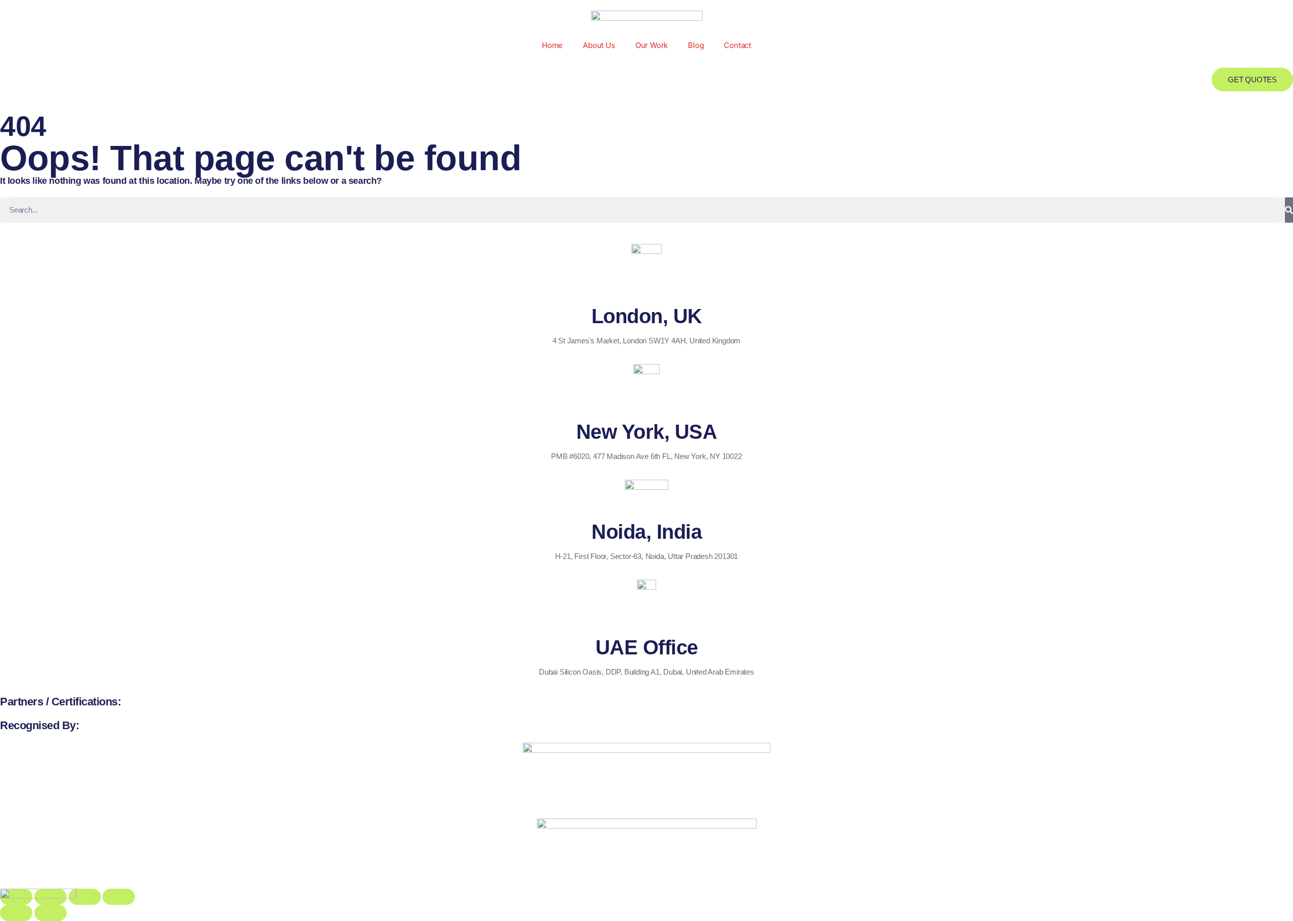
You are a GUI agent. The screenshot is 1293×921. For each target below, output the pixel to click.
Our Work (651, 45)
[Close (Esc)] (119, 897)
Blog (696, 45)
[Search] (1289, 210)
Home (552, 45)
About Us (599, 45)
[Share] (85, 897)
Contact (737, 45)
